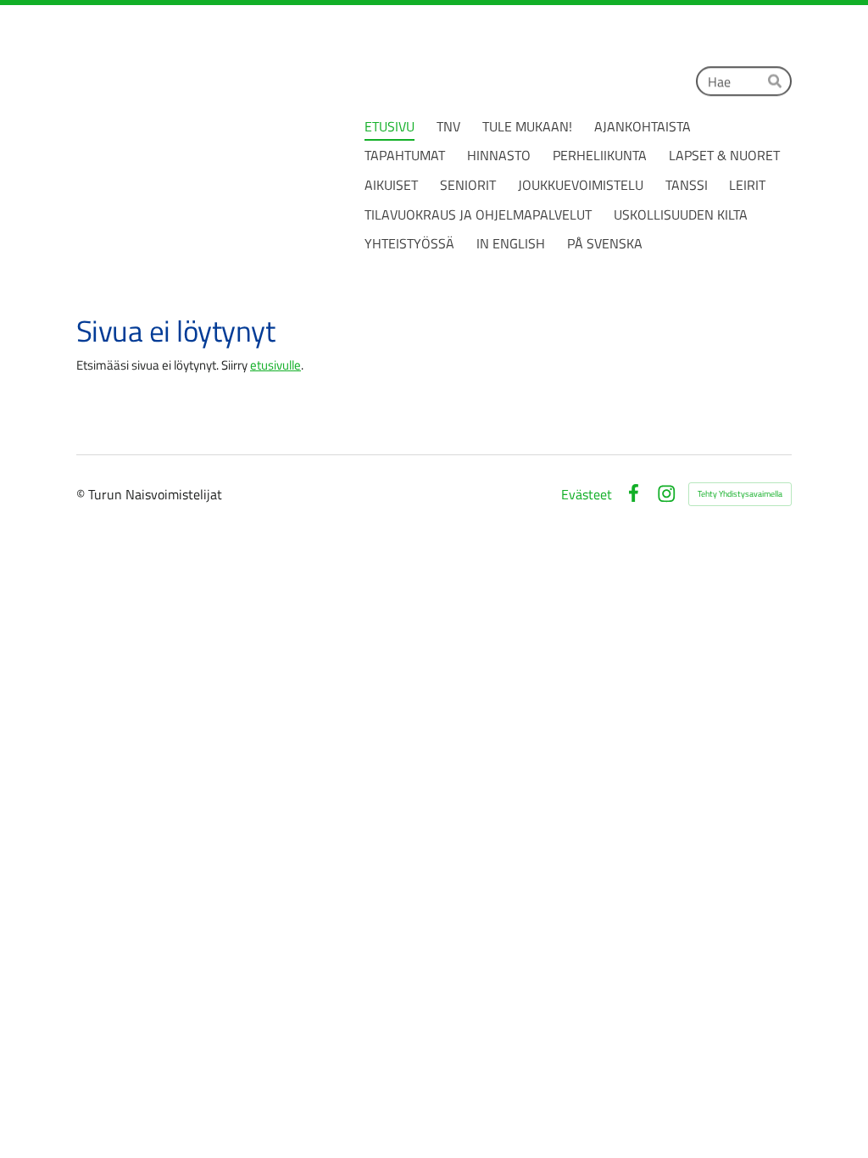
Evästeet (586, 494)
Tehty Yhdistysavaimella (740, 493)
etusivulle (275, 365)
